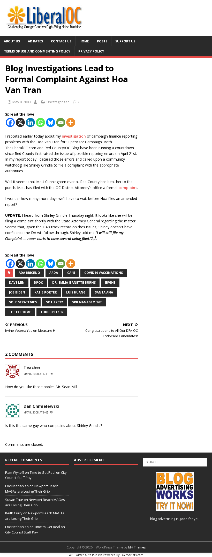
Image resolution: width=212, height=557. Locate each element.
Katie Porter (45, 292)
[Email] (60, 122)
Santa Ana (104, 292)
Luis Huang (76, 292)
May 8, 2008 (21, 102)
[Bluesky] (50, 122)
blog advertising (162, 518)
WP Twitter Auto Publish (85, 555)
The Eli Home (20, 312)
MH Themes (137, 547)
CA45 (71, 272)
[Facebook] (10, 122)
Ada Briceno (29, 272)
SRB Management (87, 302)
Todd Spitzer (51, 312)
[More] (70, 122)
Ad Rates (35, 41)
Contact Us (61, 41)
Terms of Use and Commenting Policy (37, 51)
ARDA (53, 272)
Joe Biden (17, 292)
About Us (12, 41)
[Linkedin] (30, 122)
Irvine (110, 282)
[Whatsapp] (40, 122)
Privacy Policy (91, 51)
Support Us (125, 41)
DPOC (38, 282)
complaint (127, 187)
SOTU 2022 (54, 302)
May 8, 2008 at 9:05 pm (38, 412)
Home (84, 41)
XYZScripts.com (132, 555)
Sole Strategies (23, 302)
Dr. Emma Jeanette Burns (74, 282)
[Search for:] (175, 462)
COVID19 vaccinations (103, 272)
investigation (74, 136)
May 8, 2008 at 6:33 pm (38, 374)
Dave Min (17, 282)
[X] (20, 122)
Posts (102, 41)
